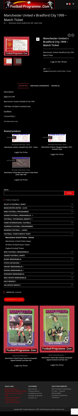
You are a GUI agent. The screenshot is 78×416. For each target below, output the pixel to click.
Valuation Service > (12, 285)
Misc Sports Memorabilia (15, 278)
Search (6, 190)
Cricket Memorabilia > (14, 267)
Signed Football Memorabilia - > (18, 215)
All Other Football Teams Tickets (17, 245)
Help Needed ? (10, 281)
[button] (37, 39)
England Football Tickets (14, 248)
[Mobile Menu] (72, 4)
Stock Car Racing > (12, 263)
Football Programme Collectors (59, 396)
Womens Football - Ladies (15, 230)
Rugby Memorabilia (12, 259)
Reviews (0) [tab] (55, 86)
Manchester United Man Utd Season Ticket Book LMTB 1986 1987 (21, 174)
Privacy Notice (33, 391)
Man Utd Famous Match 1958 (14, 394)
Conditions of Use (35, 393)
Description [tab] (23, 86)
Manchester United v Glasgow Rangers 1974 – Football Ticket (57, 148)
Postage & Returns (35, 396)
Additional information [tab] (39, 86)
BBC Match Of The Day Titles (15, 391)
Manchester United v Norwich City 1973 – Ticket (21, 147)
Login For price (21, 152)
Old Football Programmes (61, 389)
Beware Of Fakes (11, 389)
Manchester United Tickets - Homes (60, 71)
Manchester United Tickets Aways (18, 241)
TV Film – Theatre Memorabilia (58, 392)
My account (32, 389)
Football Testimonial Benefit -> (18, 219)
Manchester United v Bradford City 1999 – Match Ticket (25, 23)
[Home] (4, 23)
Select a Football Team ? (15, 204)
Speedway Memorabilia (14, 274)
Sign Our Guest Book (13, 398)
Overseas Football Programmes (18, 226)
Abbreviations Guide (12, 402)
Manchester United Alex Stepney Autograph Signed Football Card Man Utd (57, 359)
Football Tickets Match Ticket (17, 234)
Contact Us (32, 398)
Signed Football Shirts (14, 255)
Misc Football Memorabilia (16, 252)
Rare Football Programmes (16, 212)
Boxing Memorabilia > (14, 270)
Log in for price (59, 62)
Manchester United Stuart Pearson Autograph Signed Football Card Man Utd (21, 359)
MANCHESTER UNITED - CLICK (15, 208)
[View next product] (72, 35)
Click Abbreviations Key (11, 121)
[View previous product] (69, 35)
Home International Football (17, 223)
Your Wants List (11, 400)
